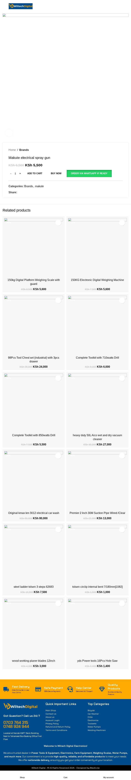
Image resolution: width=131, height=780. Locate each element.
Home (12, 149)
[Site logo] (21, 6)
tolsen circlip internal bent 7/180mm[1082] (97, 586)
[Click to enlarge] (9, 133)
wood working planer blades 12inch (33, 660)
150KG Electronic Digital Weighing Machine (97, 280)
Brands (24, 149)
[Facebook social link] (19, 192)
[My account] (118, 6)
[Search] (107, 6)
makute (39, 186)
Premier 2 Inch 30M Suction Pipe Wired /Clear (97, 513)
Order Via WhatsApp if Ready (89, 173)
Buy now (56, 173)
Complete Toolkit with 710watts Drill (97, 357)
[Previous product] (114, 150)
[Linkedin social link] (31, 192)
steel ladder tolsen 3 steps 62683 (34, 586)
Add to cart (34, 173)
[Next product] (120, 150)
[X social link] (23, 192)
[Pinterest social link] (27, 192)
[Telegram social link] (35, 192)
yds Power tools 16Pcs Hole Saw (97, 660)
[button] (89, 173)
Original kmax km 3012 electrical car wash (33, 513)
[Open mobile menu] (4, 6)
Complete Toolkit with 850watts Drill (33, 435)
